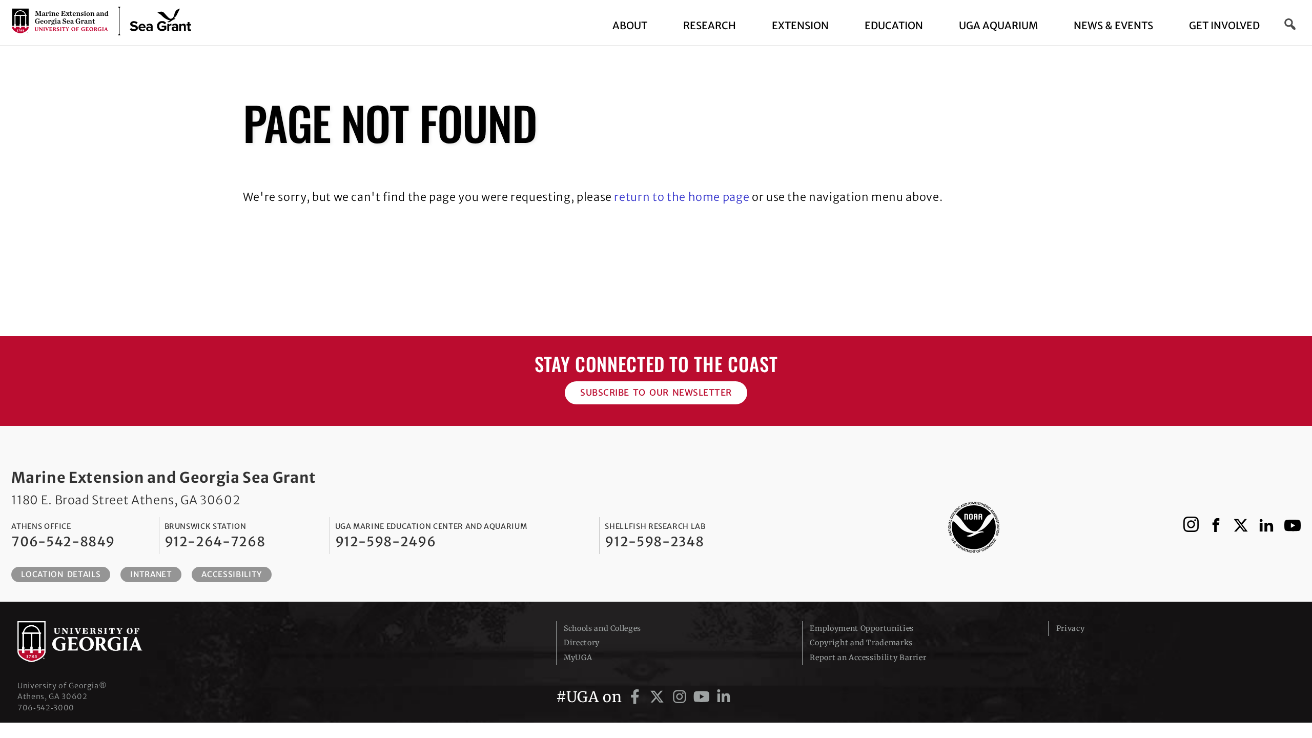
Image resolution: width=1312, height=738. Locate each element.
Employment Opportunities (861, 628)
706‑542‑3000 (45, 707)
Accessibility (231, 574)
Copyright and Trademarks (861, 642)
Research (709, 25)
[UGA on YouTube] (703, 697)
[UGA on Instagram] (681, 697)
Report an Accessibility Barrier (868, 657)
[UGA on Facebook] (637, 697)
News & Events (1113, 25)
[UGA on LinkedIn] (723, 697)
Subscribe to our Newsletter (656, 392)
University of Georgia (94, 641)
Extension (800, 25)
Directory (582, 642)
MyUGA (578, 657)
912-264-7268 (215, 542)
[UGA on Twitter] (659, 697)
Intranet (151, 574)
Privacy (1070, 628)
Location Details (60, 574)
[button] (1290, 24)
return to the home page (681, 197)
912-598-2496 (385, 542)
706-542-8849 (63, 542)
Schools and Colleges (602, 628)
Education (894, 25)
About (629, 25)
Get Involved (1224, 25)
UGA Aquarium (998, 25)
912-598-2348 (654, 542)
